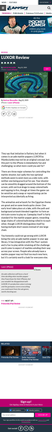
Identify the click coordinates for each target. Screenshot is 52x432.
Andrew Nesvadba (9, 67)
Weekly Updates (34, 410)
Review (4, 52)
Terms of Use (42, 420)
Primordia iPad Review (10, 303)
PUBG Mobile (18, 13)
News (4, 2)
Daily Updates (16, 410)
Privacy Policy (26, 421)
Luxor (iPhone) (12, 70)
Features (13, 2)
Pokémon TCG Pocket (34, 13)
